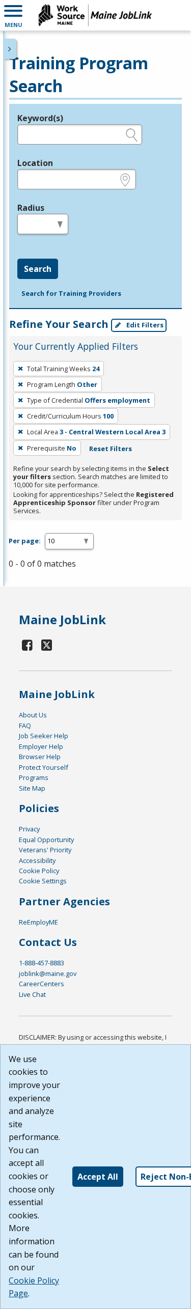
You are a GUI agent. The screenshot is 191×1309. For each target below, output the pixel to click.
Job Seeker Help (43, 735)
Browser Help (40, 756)
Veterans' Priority (45, 849)
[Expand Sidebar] (10, 49)
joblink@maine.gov (47, 973)
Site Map (32, 788)
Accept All (97, 1176)
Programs (33, 777)
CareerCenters (41, 983)
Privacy (29, 828)
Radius (30, 207)
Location (35, 163)
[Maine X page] (47, 644)
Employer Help (41, 746)
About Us (33, 714)
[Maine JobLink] (95, 15)
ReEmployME (38, 922)
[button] (13, 15)
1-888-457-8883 (41, 962)
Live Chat (32, 994)
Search (37, 268)
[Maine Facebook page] (27, 644)
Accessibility (37, 860)
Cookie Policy (39, 870)
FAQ (25, 725)
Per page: (25, 540)
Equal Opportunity (46, 839)
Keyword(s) (40, 118)
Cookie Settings (43, 880)
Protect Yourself (43, 767)
